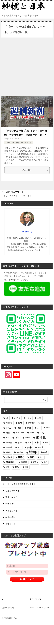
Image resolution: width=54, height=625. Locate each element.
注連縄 (9, 447)
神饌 (21, 457)
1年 (7, 418)
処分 (19, 428)
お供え (17, 418)
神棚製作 (9, 504)
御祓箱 (27, 437)
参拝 (29, 428)
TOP (12, 192)
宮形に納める (11, 497)
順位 (17, 467)
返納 (45, 462)
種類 (32, 457)
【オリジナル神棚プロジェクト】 (19, 143)
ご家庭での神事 (12, 490)
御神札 (41, 437)
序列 (42, 432)
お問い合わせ (8, 607)
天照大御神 (20, 432)
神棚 (33, 452)
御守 (7, 437)
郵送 (7, 467)
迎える (35, 462)
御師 (17, 437)
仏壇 (20, 423)
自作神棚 (10, 462)
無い (19, 447)
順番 (26, 467)
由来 (29, 447)
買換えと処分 (11, 524)
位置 (42, 423)
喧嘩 (48, 428)
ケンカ (28, 418)
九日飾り (9, 423)
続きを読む (27, 170)
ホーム (5, 599)
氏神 (46, 442)
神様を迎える (11, 510)
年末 (32, 432)
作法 (8, 427)
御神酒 (9, 442)
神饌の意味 (10, 517)
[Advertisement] (27, 67)
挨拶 (29, 442)
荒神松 (24, 462)
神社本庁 (9, 457)
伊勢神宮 (31, 423)
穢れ (41, 457)
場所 (8, 432)
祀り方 (41, 447)
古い (38, 428)
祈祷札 (8, 452)
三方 (39, 418)
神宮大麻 (20, 452)
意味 (20, 442)
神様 (45, 452)
